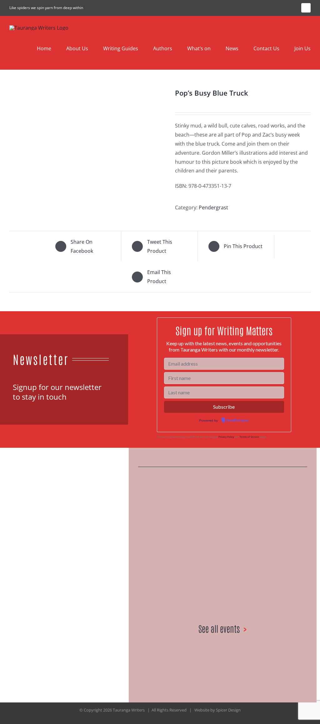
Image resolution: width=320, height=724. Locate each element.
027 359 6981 (31, 589)
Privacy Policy (226, 436)
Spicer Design (228, 710)
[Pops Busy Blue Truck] (87, 146)
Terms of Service (249, 436)
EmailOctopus (237, 420)
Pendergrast (213, 207)
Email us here (70, 589)
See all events (219, 628)
